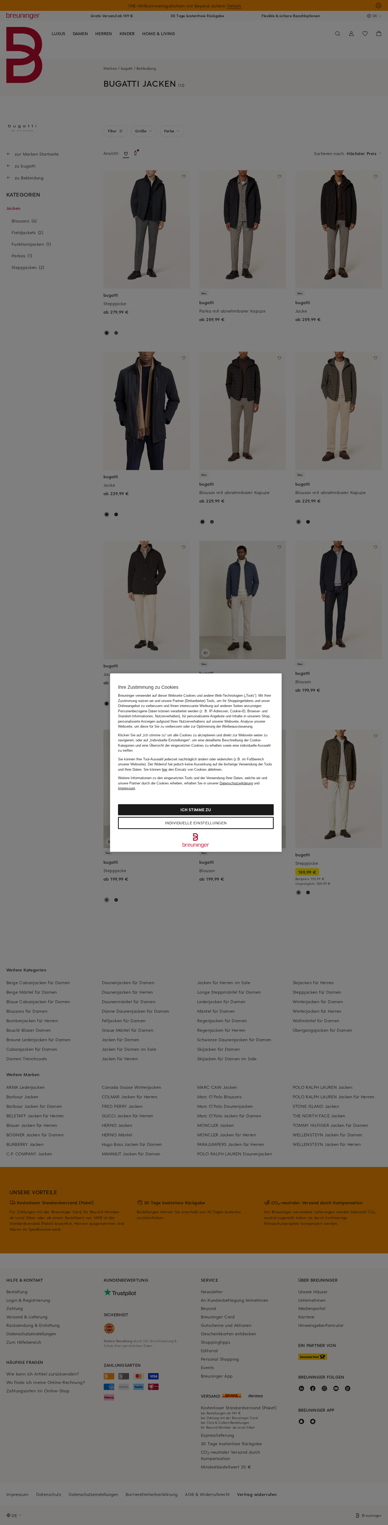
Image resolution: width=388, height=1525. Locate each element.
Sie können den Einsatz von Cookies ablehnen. (183, 769)
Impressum (126, 788)
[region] (196, 762)
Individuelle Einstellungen (195, 823)
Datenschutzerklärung (236, 783)
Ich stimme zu (196, 809)
